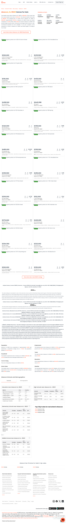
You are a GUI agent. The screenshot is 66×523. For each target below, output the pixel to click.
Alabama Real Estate (7, 475)
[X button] (60, 501)
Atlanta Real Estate (22, 475)
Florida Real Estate (6, 493)
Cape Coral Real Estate (23, 484)
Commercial (51, 479)
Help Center (18, 501)
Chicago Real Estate (22, 488)
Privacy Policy (46, 515)
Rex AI (16, 503)
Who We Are (42, 2)
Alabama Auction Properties (39, 494)
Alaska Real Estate (6, 477)
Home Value (29, 2)
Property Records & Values (54, 482)
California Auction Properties (39, 480)
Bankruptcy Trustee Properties (55, 486)
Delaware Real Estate (7, 488)
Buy (19, 2)
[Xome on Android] (60, 508)
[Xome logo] (3, 2)
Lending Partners (52, 481)
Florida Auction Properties (39, 488)
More (3, 495)
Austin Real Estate (22, 479)
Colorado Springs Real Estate (24, 490)
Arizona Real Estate (6, 479)
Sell (24, 2)
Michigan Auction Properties (39, 487)
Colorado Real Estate (7, 484)
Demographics (24, 380)
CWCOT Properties (52, 484)
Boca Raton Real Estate (23, 481)
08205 (36, 410)
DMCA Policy (14, 518)
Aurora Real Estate (22, 477)
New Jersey (15, 8)
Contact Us (50, 2)
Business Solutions (52, 477)
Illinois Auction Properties (38, 492)
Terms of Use (37, 515)
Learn (35, 2)
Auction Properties (52, 475)
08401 (36, 412)
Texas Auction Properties (38, 478)
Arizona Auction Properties (39, 490)
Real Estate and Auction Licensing (9, 512)
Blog (29, 501)
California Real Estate (7, 482)
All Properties (36, 477)
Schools (9, 380)
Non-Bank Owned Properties (54, 490)
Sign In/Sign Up (59, 2)
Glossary (24, 501)
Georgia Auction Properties (39, 485)
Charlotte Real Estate (22, 486)
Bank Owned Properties (53, 488)
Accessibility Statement (48, 516)
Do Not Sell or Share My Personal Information (28, 518)
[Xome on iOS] (53, 508)
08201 (25, 8)
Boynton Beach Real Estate (24, 482)
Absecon (21, 8)
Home (2, 8)
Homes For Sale (8, 8)
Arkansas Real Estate (7, 481)
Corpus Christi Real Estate (23, 491)
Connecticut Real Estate (7, 486)
